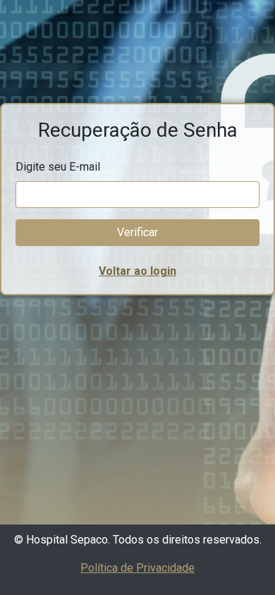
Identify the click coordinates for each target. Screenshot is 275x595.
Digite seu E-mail (58, 166)
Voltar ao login (137, 271)
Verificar (137, 232)
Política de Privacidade (137, 568)
